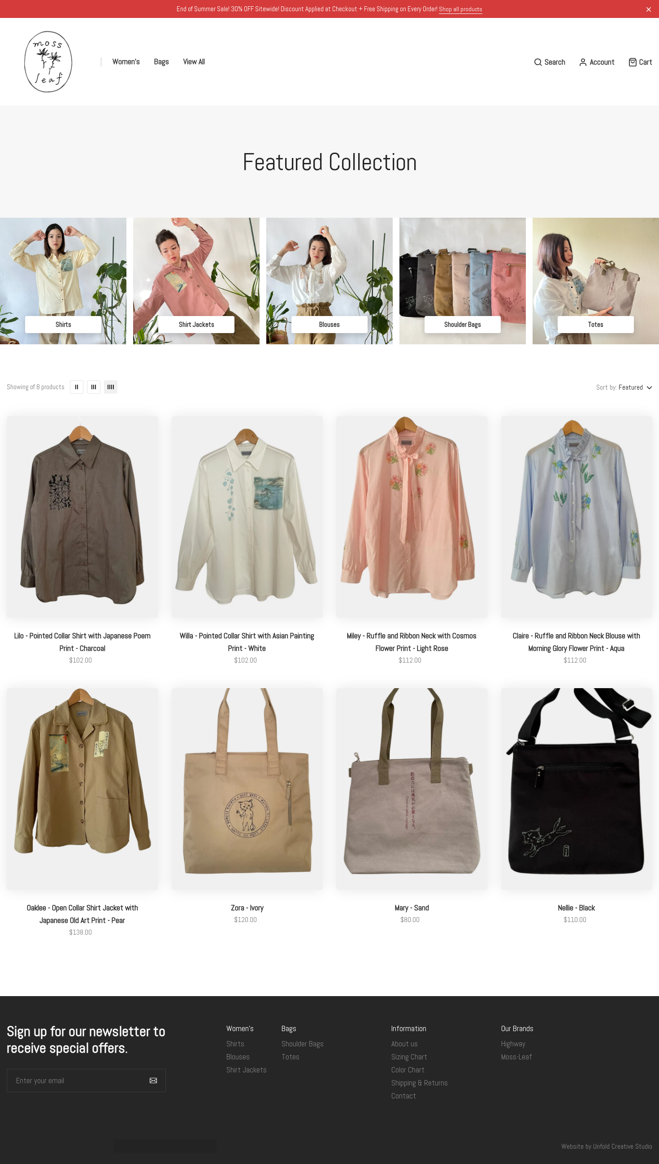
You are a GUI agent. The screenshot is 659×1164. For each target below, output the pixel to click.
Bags (161, 61)
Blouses (329, 324)
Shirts (63, 324)
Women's (126, 61)
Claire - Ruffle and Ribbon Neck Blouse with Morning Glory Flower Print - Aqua (576, 642)
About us (404, 1044)
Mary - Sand (412, 908)
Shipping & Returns (419, 1083)
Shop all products (460, 9)
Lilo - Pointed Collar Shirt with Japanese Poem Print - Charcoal (82, 642)
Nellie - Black (576, 908)
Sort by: (606, 387)
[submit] (153, 1080)
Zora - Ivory (247, 908)
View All (194, 61)
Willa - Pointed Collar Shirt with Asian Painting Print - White (247, 642)
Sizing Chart (409, 1057)
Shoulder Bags (462, 324)
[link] (63, 281)
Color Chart (408, 1070)
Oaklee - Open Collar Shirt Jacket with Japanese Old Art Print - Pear (82, 914)
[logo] (48, 61)
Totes (595, 324)
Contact (403, 1096)
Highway (513, 1044)
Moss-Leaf (516, 1057)
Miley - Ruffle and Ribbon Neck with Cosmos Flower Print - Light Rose (412, 642)
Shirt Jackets (196, 324)
